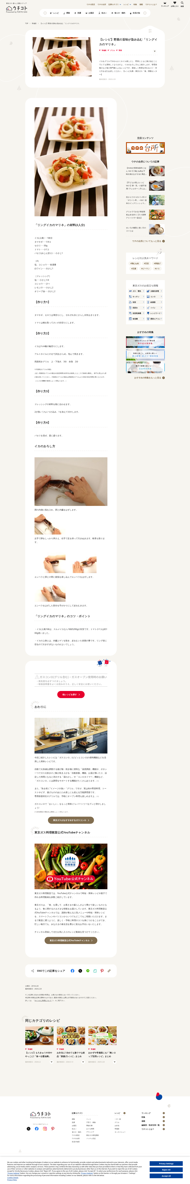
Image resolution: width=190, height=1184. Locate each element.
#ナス (157, 268)
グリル (112, 50)
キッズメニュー (120, 1132)
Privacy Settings (166, 1163)
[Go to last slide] (45, 13)
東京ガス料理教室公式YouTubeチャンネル (70, 940)
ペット (88, 1119)
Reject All (166, 1170)
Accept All (166, 1176)
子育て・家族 (91, 1122)
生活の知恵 (137, 13)
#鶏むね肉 (134, 263)
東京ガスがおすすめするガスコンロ (69, 820)
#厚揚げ (157, 263)
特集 (135, 4)
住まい (104, 13)
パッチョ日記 (91, 1138)
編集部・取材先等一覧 (151, 1125)
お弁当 (117, 1125)
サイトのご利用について (43, 1000)
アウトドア (90, 1132)
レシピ (126, 4)
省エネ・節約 (119, 13)
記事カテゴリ (114, 4)
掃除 (68, 13)
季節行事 (89, 1125)
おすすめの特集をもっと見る (147, 377)
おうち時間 (90, 1129)
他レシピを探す (69, 694)
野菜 (120, 50)
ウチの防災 (76, 1135)
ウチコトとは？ (151, 4)
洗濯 (79, 13)
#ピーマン (145, 268)
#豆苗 (146, 263)
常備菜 (104, 50)
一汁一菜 (118, 1119)
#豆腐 (133, 268)
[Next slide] (145, 13)
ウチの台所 (76, 1138)
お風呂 (91, 13)
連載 (141, 4)
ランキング (146, 1113)
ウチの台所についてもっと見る (146, 241)
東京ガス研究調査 (92, 1135)
